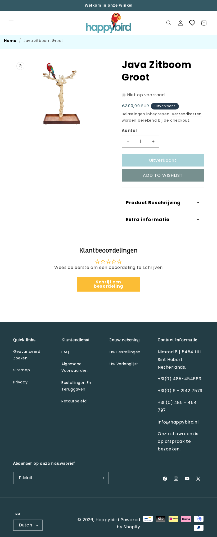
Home (10, 40)
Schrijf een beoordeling (108, 284)
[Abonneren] (102, 478)
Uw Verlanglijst (124, 364)
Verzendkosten (187, 114)
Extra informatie (148, 219)
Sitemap (21, 370)
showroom (182, 434)
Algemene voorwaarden (74, 367)
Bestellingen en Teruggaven (76, 386)
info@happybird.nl (178, 422)
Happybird (107, 520)
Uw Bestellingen (125, 352)
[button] (11, 23)
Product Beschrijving (153, 202)
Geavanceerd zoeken (26, 355)
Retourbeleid (74, 401)
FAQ (65, 352)
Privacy (20, 382)
